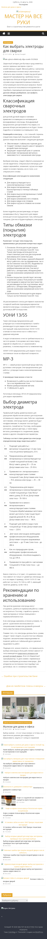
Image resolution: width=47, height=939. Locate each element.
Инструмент (8, 42)
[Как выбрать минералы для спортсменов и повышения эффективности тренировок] (22, 759)
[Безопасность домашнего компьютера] (16, 787)
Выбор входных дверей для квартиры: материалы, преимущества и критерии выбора (22, 842)
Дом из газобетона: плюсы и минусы (26, 686)
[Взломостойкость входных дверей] (15, 878)
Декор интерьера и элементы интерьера (17, 722)
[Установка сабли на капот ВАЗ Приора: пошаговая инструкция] (22, 822)
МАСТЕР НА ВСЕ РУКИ (23, 19)
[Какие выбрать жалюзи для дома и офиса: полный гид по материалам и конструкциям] (22, 745)
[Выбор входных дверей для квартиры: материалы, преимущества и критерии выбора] (22, 836)
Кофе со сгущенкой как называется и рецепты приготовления (30, 799)
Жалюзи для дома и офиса (11, 7)
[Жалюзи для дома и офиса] (23, 698)
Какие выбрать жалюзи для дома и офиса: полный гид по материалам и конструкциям (23, 751)
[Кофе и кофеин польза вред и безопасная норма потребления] (22, 808)
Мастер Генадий (20, 54)
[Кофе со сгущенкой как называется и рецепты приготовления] (8, 797)
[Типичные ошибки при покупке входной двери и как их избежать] (22, 850)
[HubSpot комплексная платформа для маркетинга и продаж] (22, 773)
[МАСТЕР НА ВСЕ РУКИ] (3, 33)
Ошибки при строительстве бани (19, 676)
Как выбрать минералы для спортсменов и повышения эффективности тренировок (19, 764)
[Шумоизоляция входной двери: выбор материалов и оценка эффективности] (22, 864)
